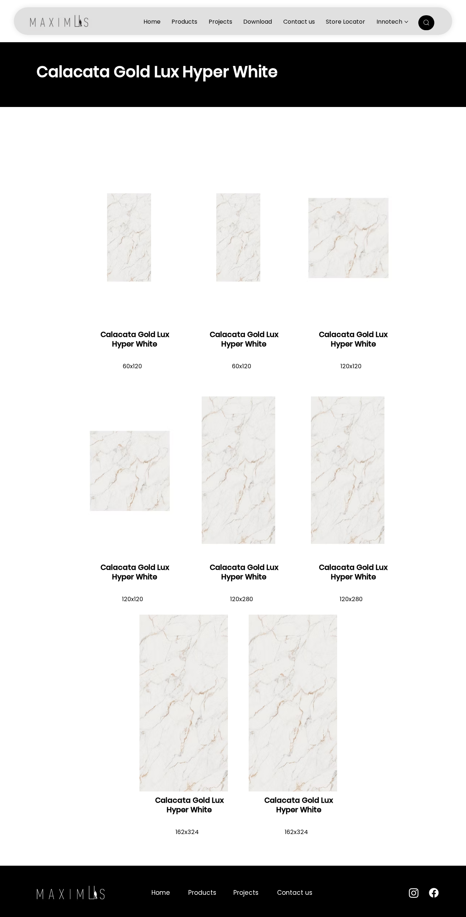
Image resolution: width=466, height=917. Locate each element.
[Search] (426, 22)
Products (202, 892)
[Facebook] (433, 892)
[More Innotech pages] (406, 22)
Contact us (294, 892)
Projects (245, 892)
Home (160, 892)
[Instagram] (413, 892)
